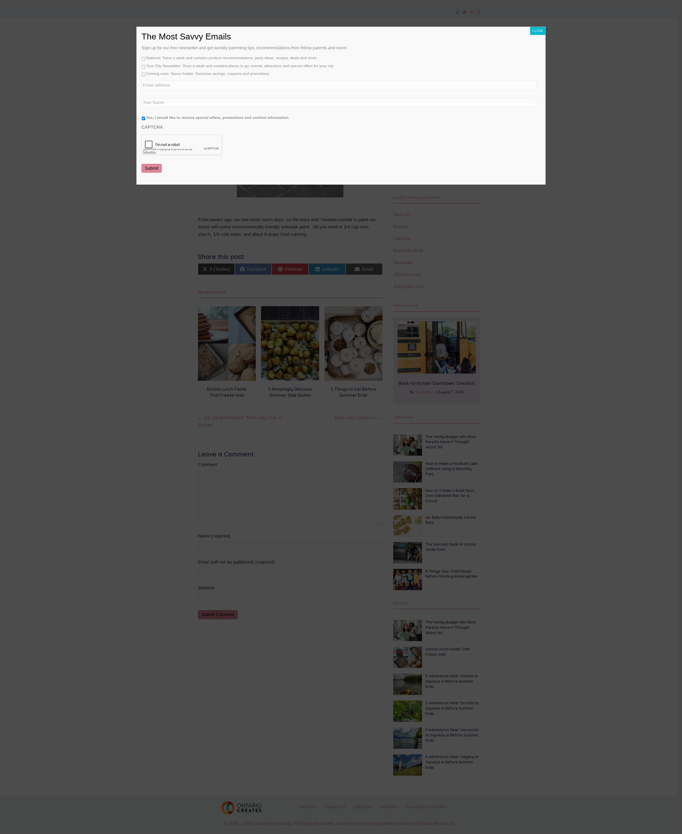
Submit (151, 168)
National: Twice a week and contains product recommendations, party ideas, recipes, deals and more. (232, 58)
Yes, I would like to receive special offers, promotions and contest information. (218, 117)
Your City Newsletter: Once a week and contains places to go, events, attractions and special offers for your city (240, 66)
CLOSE (537, 31)
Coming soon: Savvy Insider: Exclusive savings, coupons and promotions (207, 73)
